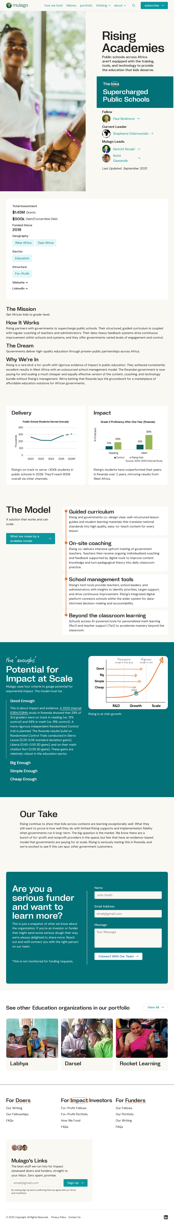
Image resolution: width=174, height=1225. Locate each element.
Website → (20, 282)
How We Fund (70, 1120)
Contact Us (74, 1217)
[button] (103, 5)
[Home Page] (17, 5)
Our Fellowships (17, 1114)
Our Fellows (124, 1108)
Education (22, 258)
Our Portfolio (125, 1114)
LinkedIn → (20, 288)
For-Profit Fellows (73, 1108)
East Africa (46, 243)
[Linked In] (166, 1217)
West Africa (23, 243)
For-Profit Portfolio (74, 1114)
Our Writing (14, 1108)
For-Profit (22, 274)
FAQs (9, 1120)
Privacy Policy (58, 1217)
